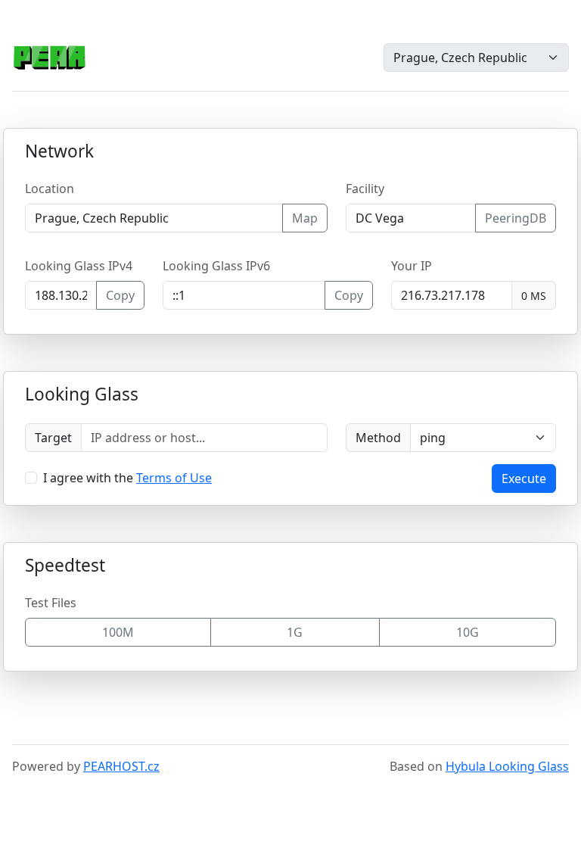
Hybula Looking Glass (507, 766)
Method (378, 437)
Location (49, 188)
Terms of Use (174, 477)
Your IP (411, 265)
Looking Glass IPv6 (216, 265)
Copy (120, 295)
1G (295, 632)
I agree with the (127, 477)
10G (467, 632)
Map (305, 218)
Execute (524, 478)
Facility (365, 188)
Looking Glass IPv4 (78, 265)
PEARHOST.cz (121, 766)
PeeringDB (515, 218)
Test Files (50, 602)
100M (118, 632)
